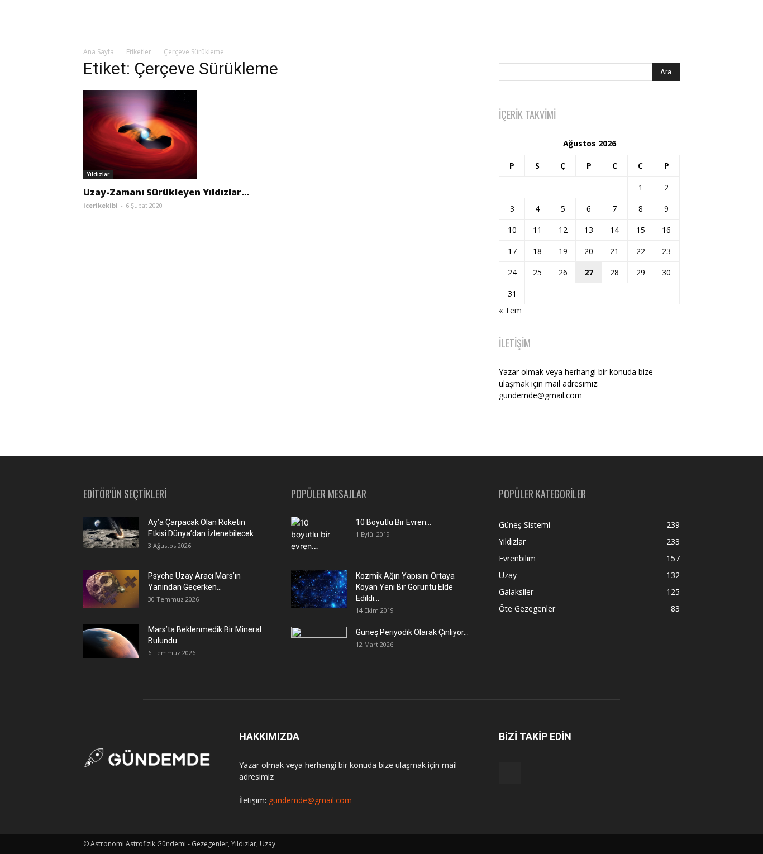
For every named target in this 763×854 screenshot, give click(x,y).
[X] (510, 773)
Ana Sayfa (98, 51)
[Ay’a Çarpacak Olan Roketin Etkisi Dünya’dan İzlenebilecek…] (111, 532)
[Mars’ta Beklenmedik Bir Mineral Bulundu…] (111, 641)
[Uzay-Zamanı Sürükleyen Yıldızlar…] (173, 134)
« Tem (510, 310)
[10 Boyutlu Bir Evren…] (314, 536)
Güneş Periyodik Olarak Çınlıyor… (412, 632)
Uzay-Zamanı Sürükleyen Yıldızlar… (166, 192)
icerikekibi (100, 205)
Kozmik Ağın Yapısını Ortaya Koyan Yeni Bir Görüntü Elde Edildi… (405, 587)
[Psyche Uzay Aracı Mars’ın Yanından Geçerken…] (111, 589)
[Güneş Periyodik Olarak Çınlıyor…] (319, 645)
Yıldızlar (98, 174)
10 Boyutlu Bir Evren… (393, 522)
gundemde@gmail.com (310, 800)
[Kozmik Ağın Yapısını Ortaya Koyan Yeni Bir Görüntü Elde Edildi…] (319, 589)
